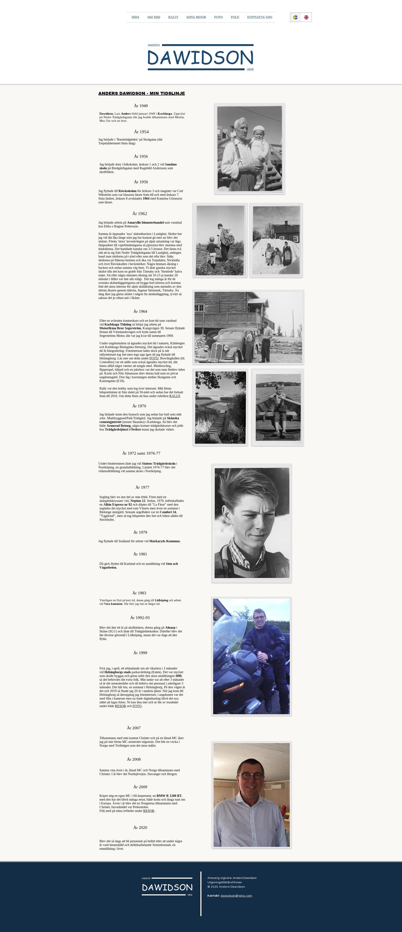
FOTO (153, 358)
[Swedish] (295, 17)
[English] (306, 17)
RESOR (120, 706)
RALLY (174, 396)
